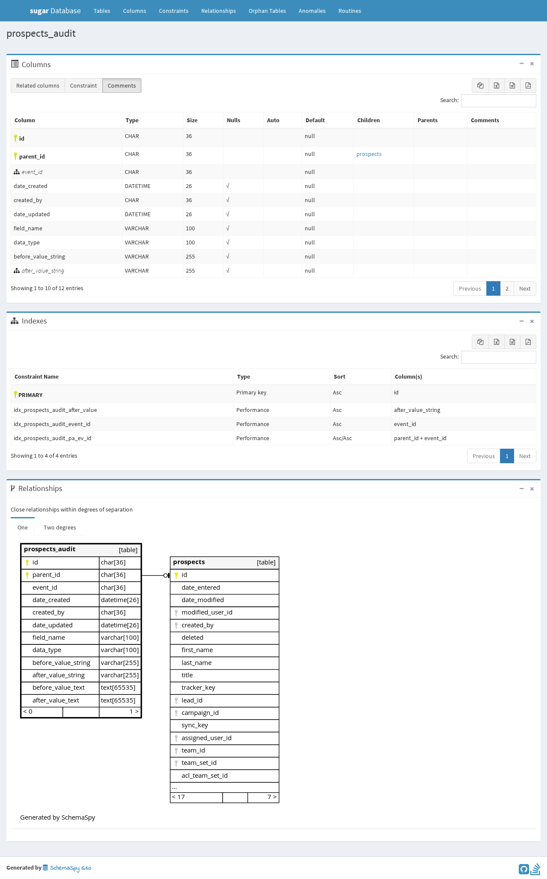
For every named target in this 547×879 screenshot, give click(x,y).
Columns (134, 11)
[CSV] (512, 85)
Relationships (218, 11)
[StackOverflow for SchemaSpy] (535, 871)
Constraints (173, 11)
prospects (369, 154)
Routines (349, 11)
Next (525, 288)
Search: (449, 100)
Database (55, 10)
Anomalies (312, 11)
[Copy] (480, 85)
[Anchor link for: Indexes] (51, 321)
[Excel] (496, 85)
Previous (470, 288)
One (23, 527)
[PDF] (528, 85)
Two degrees (60, 527)
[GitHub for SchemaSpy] (524, 871)
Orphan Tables (267, 11)
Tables (105, 10)
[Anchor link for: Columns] (55, 64)
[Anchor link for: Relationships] (66, 488)
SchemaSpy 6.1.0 (69, 868)
